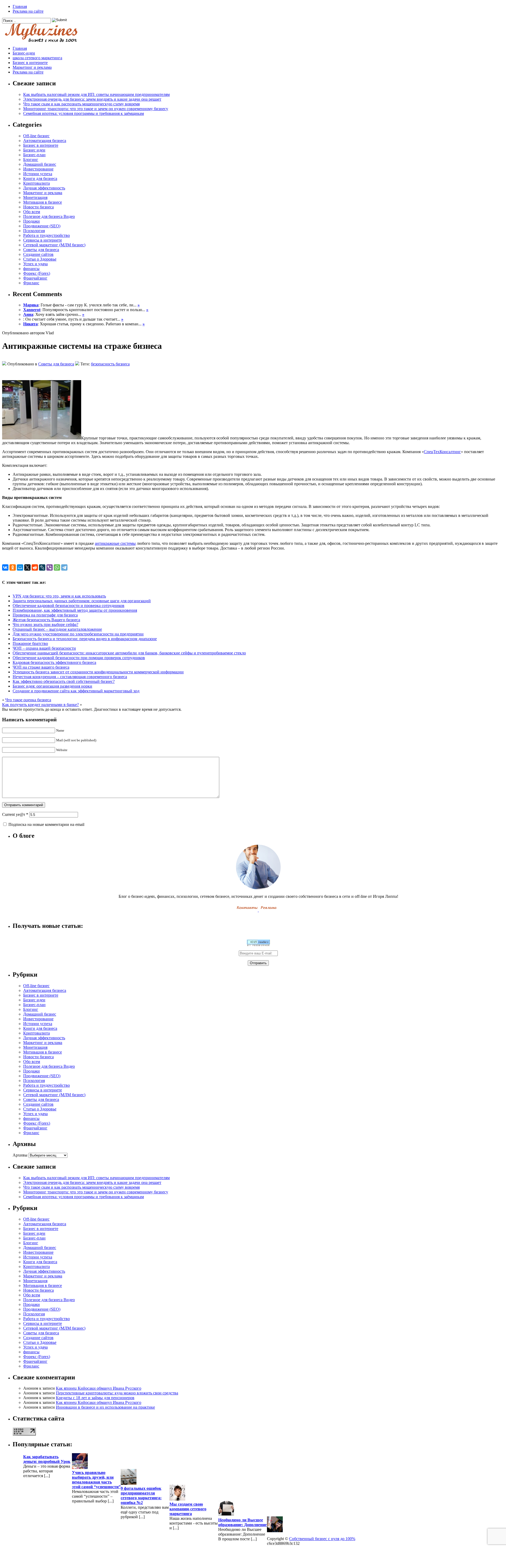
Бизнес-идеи (24, 53)
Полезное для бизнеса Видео (49, 216)
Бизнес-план (34, 155)
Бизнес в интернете (30, 62)
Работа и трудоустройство (46, 235)
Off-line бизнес (36, 136)
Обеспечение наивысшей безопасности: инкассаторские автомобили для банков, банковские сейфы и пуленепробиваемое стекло (129, 653)
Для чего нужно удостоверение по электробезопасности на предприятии (78, 634)
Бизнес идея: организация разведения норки (52, 686)
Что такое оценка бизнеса (28, 700)
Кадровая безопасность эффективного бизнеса (54, 662)
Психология (34, 230)
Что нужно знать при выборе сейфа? (45, 624)
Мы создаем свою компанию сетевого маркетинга (187, 1509)
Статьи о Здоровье (39, 259)
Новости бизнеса (38, 207)
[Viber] (49, 567)
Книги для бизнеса (40, 178)
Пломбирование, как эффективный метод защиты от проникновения (75, 610)
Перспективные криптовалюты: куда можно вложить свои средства (117, 1393)
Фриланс (31, 283)
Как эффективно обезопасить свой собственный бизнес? (64, 681)
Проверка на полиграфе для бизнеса (45, 615)
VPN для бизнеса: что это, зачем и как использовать (59, 596)
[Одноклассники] (12, 567)
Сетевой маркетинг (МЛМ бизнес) (54, 245)
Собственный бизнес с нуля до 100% (322, 1538)
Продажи (31, 221)
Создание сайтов (38, 254)
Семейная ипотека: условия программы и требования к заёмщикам (83, 113)
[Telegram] (64, 567)
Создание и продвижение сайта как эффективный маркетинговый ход (76, 691)
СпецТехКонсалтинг (442, 451)
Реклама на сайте (28, 11)
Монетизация (35, 197)
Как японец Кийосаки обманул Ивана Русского (98, 1388)
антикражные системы (115, 543)
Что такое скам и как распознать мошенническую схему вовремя (81, 104)
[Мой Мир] (20, 567)
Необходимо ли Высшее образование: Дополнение (242, 1522)
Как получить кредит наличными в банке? (40, 704)
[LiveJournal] (42, 567)
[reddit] (35, 567)
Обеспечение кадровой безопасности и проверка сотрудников (68, 605)
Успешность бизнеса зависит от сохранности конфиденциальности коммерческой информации (98, 672)
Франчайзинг (35, 278)
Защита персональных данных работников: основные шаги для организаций (82, 601)
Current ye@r (15, 814)
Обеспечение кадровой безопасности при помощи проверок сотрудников (79, 657)
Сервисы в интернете (42, 240)
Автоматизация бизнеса (44, 140)
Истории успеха (37, 174)
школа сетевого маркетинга (37, 58)
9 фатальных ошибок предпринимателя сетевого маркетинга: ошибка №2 (141, 1495)
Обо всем (31, 211)
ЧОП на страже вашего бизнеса (41, 667)
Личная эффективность (44, 188)
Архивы (20, 1155)
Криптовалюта (36, 183)
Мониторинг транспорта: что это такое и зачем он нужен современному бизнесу (95, 108)
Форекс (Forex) (36, 273)
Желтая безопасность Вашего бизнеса (46, 620)
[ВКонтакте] (5, 567)
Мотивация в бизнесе (42, 202)
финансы (31, 268)
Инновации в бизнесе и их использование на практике (105, 1407)
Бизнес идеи (34, 150)
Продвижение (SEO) (41, 226)
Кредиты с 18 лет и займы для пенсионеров (95, 1397)
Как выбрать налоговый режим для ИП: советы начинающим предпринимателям (96, 94)
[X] (27, 567)
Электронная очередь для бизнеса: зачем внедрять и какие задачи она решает (92, 99)
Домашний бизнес (39, 164)
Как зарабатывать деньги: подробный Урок (46, 1459)
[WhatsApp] (57, 567)
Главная (20, 6)
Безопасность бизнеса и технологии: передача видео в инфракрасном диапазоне (85, 638)
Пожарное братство (30, 643)
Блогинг (30, 159)
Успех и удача (35, 264)
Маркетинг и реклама (32, 67)
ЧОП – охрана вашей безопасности (44, 648)
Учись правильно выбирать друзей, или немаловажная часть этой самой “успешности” (96, 1479)
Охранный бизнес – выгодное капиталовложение (57, 629)
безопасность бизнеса (110, 364)
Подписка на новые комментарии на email (46, 824)
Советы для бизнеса (41, 249)
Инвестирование (38, 169)
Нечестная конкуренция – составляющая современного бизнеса (70, 676)
